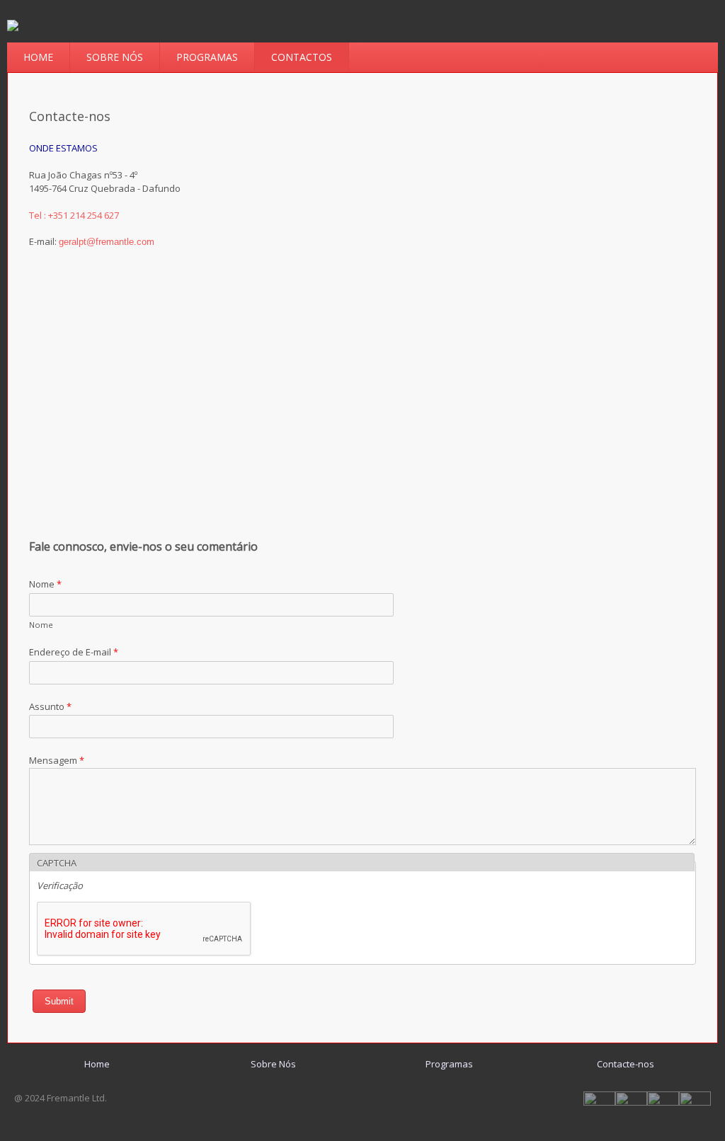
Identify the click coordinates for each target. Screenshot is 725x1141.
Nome (45, 584)
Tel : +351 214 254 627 (74, 215)
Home (97, 1063)
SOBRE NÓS (114, 57)
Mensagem (56, 760)
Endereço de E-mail (73, 652)
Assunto (50, 706)
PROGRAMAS (207, 57)
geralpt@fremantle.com (106, 241)
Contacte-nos (625, 1063)
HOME (38, 57)
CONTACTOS (301, 57)
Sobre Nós (273, 1063)
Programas (449, 1063)
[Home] (12, 27)
